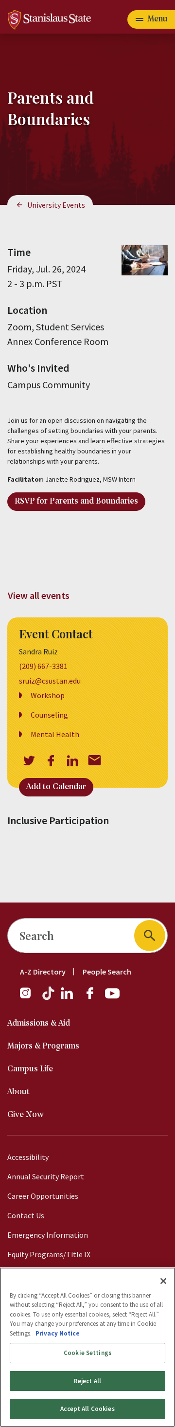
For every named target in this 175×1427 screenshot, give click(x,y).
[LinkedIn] (67, 998)
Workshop (48, 695)
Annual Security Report (45, 1176)
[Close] (163, 1281)
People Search (107, 971)
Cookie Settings (87, 1353)
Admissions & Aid (38, 1023)
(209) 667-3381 (43, 666)
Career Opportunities (42, 1196)
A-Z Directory (43, 971)
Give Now (25, 1115)
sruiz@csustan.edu (50, 681)
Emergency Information (47, 1235)
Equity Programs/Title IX (48, 1254)
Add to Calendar (56, 787)
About (18, 1092)
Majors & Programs (43, 1046)
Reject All (87, 1381)
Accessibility (28, 1157)
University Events (56, 205)
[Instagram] (29, 998)
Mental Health (55, 734)
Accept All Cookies (87, 1409)
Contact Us (25, 1215)
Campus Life (30, 1069)
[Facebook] (94, 998)
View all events (39, 595)
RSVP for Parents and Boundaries (76, 501)
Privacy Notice (57, 1333)
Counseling (49, 715)
